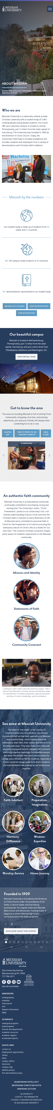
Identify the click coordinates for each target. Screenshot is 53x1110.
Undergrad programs (10, 1023)
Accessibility (26, 1094)
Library (4, 1055)
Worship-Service (13, 873)
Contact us (6, 1049)
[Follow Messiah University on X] (9, 982)
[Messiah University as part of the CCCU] (29, 980)
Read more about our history (21, 931)
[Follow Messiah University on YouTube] (19, 982)
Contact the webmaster (26, 1097)
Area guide (46, 433)
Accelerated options (10, 1038)
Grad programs (8, 1026)
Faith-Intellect (13, 800)
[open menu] (50, 9)
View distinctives (26, 313)
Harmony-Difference (13, 839)
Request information (10, 1009)
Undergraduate (8, 997)
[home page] (27, 9)
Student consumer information (26, 1100)
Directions (6, 1064)
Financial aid (7, 1003)
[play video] (26, 169)
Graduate (5, 1000)
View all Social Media (10, 986)
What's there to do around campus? (27, 433)
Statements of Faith (26, 609)
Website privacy (8, 1070)
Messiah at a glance (15, 306)
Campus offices (8, 1061)
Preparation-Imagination (40, 802)
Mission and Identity (26, 573)
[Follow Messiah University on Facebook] (4, 982)
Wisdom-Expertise (40, 839)
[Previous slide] (3, 378)
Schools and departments (12, 1029)
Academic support (9, 1035)
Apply (4, 1012)
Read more (26, 457)
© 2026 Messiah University (26, 1103)
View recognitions (38, 306)
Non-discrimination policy (12, 1073)
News (4, 1058)
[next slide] (12, 924)
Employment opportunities (13, 1052)
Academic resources (10, 1032)
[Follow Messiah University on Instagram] (14, 982)
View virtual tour (27, 357)
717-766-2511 (8, 976)
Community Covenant (26, 645)
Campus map (7, 433)
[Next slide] (49, 378)
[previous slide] (6, 924)
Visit (3, 1006)
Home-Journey (39, 873)
